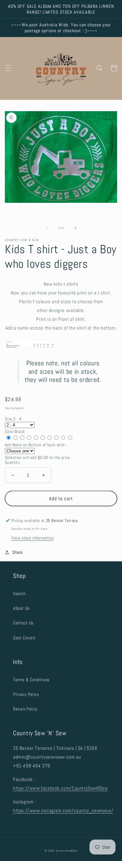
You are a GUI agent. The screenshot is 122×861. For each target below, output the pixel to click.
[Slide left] (47, 228)
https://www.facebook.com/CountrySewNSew (60, 788)
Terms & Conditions (31, 680)
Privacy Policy (26, 694)
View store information (32, 538)
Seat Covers (24, 638)
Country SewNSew (67, 850)
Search (19, 593)
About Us (21, 608)
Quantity (12, 462)
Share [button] (17, 552)
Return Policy (25, 709)
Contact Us (23, 623)
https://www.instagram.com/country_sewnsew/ (63, 810)
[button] (8, 68)
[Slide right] (75, 228)
